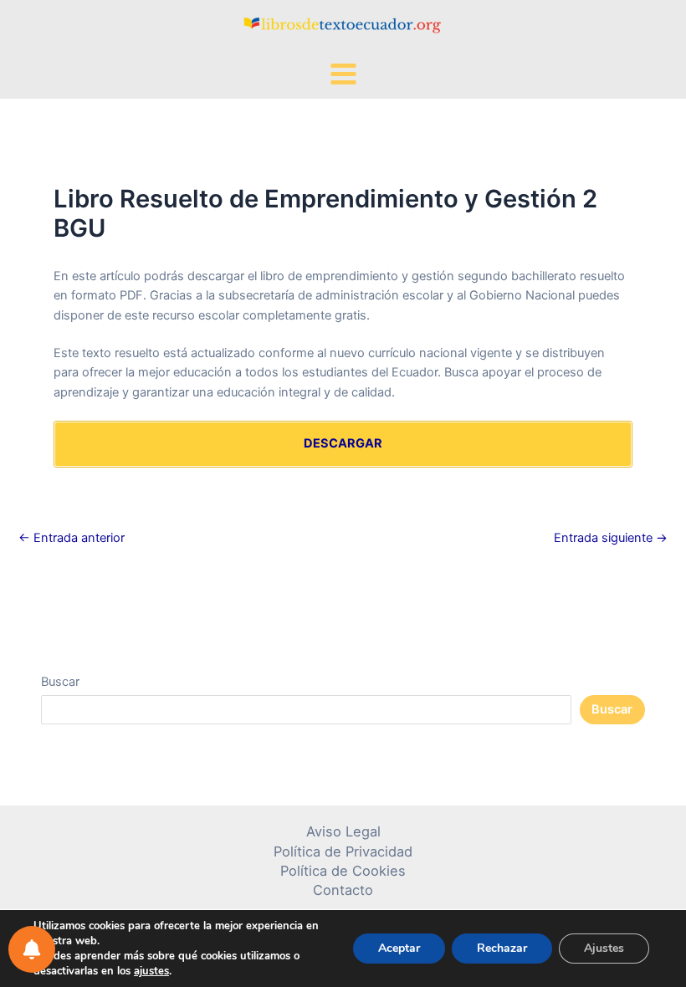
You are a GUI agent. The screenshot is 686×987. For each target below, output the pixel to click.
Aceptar (399, 948)
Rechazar (502, 948)
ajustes (151, 971)
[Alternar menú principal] (343, 74)
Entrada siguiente (611, 538)
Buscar (60, 681)
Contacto (343, 890)
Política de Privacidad (343, 851)
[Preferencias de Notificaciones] (31, 949)
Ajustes (604, 948)
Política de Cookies (343, 870)
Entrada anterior (71, 538)
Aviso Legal (343, 831)
